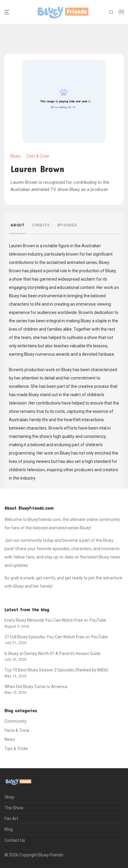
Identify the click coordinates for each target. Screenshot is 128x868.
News (9, 739)
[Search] (111, 12)
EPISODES (67, 225)
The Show (14, 807)
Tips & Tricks (16, 748)
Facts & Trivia (16, 730)
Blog (8, 829)
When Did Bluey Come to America (35, 686)
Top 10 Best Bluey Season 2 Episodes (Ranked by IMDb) (56, 670)
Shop (9, 797)
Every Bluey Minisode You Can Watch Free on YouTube (55, 620)
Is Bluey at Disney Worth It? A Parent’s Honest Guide (52, 653)
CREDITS (41, 225)
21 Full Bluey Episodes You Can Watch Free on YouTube (56, 636)
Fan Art (11, 818)
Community (15, 721)
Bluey (15, 156)
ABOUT (17, 225)
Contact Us (14, 840)
